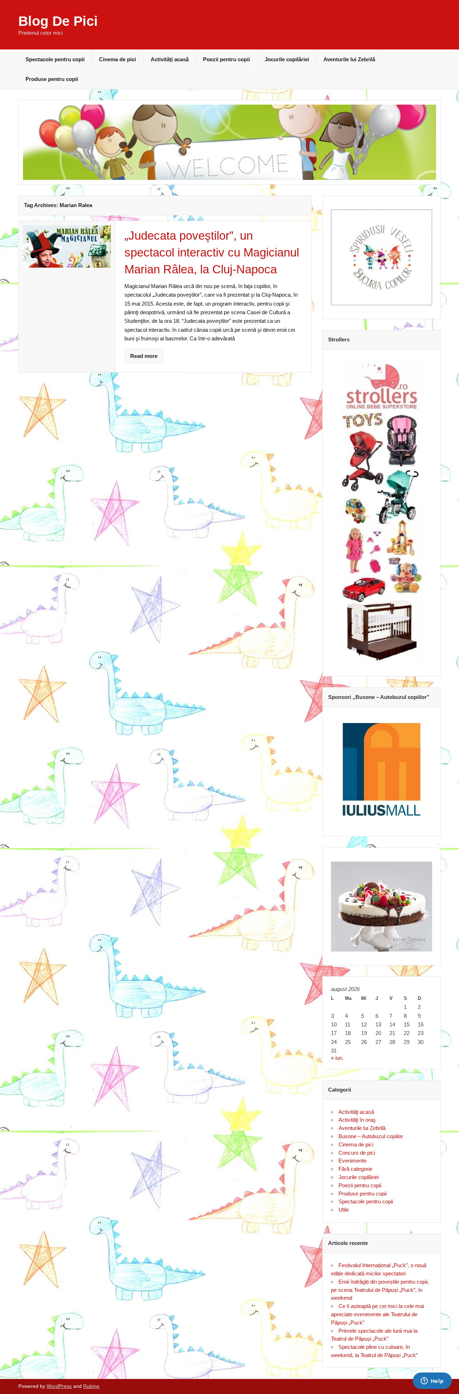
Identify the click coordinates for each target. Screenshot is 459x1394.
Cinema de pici (117, 59)
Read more (143, 356)
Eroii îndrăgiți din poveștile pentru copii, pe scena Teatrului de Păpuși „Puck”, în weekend (380, 1290)
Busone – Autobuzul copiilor (371, 1136)
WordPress (59, 1386)
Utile (344, 1210)
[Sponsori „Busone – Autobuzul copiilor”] (381, 769)
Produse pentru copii (51, 79)
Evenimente (352, 1161)
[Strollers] (381, 510)
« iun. (337, 1058)
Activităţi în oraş (357, 1120)
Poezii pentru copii (226, 59)
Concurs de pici (357, 1153)
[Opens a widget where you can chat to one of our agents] (432, 1381)
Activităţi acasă (170, 59)
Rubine (91, 1386)
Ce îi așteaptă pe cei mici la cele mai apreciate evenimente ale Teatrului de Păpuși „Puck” (377, 1314)
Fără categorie (355, 1169)
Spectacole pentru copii (55, 59)
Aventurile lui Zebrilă (349, 59)
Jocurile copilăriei (287, 59)
